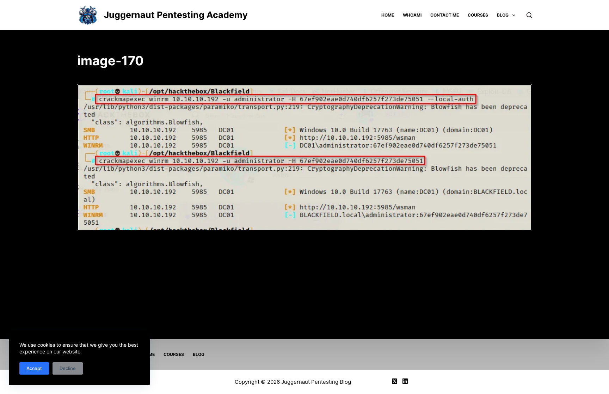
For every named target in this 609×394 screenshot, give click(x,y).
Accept (34, 368)
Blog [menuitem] (503, 15)
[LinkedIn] (405, 381)
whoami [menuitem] (412, 15)
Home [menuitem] (387, 15)
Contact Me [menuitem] (444, 15)
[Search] (529, 15)
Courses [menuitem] (478, 15)
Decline (68, 368)
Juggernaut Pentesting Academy (176, 15)
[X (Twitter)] (394, 381)
